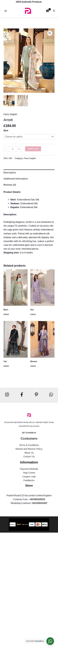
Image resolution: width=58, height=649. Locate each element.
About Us (29, 452)
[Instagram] (7, 394)
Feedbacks (29, 480)
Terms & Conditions (29, 445)
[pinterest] (36, 394)
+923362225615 (37, 499)
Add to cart (33, 149)
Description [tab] (10, 172)
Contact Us (29, 456)
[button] (54, 11)
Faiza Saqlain (10, 114)
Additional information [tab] (16, 178)
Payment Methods (29, 469)
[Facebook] (22, 394)
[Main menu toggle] (6, 11)
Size (6, 130)
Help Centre (29, 472)
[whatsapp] (51, 394)
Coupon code (29, 476)
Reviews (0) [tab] (10, 185)
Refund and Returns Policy (29, 449)
